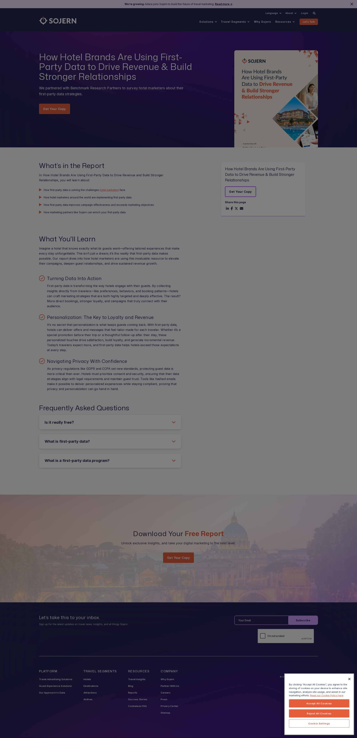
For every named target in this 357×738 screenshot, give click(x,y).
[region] (319, 704)
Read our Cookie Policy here (326, 695)
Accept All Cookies (319, 703)
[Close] (349, 679)
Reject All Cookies (319, 713)
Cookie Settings (319, 723)
